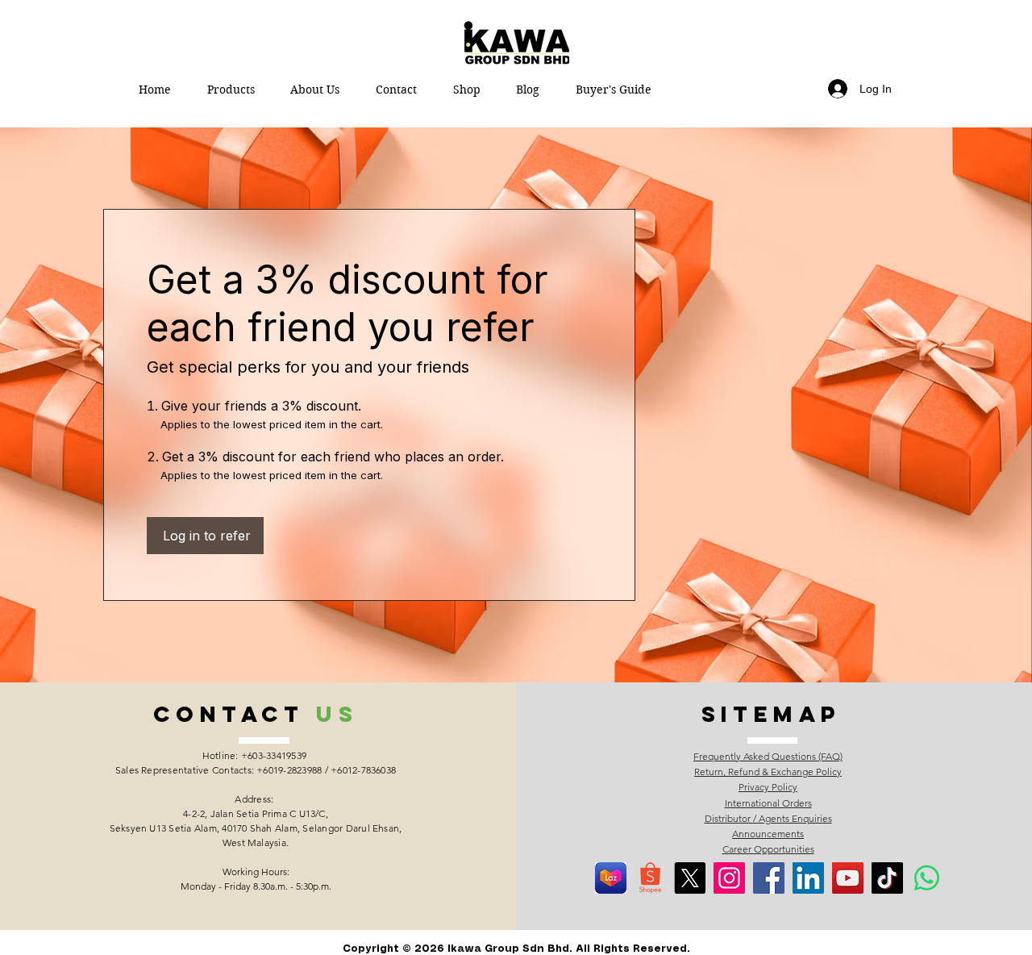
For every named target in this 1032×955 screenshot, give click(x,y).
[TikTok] (887, 878)
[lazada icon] (610, 878)
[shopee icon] (650, 878)
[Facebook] (768, 878)
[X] (689, 878)
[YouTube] (847, 878)
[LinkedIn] (808, 878)
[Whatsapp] (927, 878)
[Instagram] (729, 878)
